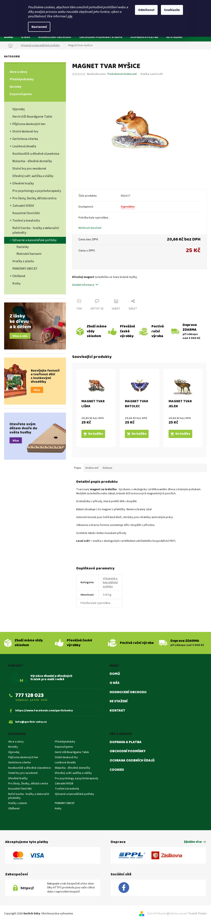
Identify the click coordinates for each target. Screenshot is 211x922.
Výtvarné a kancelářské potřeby (34, 240)
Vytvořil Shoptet (157, 913)
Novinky (15, 86)
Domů (115, 674)
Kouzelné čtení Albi (26, 213)
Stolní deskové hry (25, 131)
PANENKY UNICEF (24, 268)
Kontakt (117, 710)
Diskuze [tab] (107, 468)
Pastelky (22, 247)
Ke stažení (119, 701)
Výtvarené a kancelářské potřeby (110, 582)
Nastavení (39, 27)
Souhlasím (172, 10)
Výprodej (18, 109)
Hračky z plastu (23, 261)
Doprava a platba (126, 742)
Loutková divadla (24, 146)
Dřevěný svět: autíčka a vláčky (32, 176)
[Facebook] (123, 887)
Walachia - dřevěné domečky (32, 161)
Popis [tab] (77, 468)
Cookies (117, 769)
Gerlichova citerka (25, 139)
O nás (114, 683)
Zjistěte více (193, 842)
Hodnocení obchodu (128, 692)
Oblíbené (18, 276)
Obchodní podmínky (128, 751)
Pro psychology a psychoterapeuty (36, 191)
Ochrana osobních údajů (132, 760)
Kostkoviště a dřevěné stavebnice (35, 153)
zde (69, 16)
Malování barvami (28, 253)
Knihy (16, 283)
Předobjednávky (22, 79)
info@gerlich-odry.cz (31, 722)
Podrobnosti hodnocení (122, 74)
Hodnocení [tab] (91, 468)
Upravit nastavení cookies (90, 913)
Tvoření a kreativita (26, 220)
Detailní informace (83, 285)
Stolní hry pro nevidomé (29, 168)
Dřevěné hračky (23, 183)
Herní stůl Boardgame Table (32, 116)
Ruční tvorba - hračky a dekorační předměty (35, 230)
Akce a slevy (18, 72)
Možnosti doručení (90, 228)
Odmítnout (146, 10)
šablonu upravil (188, 913)
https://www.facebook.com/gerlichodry (44, 711)
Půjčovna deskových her (29, 124)
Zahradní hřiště (23, 205)
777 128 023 (29, 695)
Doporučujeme (21, 94)
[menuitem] (8, 37)
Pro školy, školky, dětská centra (34, 198)
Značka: (151, 74)
